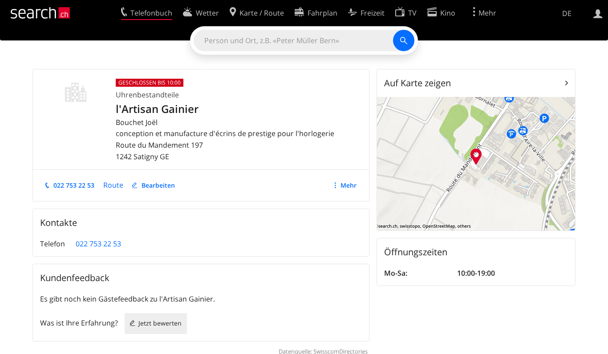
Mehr (348, 185)
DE (567, 13)
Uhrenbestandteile (147, 95)
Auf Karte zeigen (417, 83)
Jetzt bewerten (160, 323)
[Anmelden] (598, 13)
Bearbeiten (158, 185)
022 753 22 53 (73, 185)
